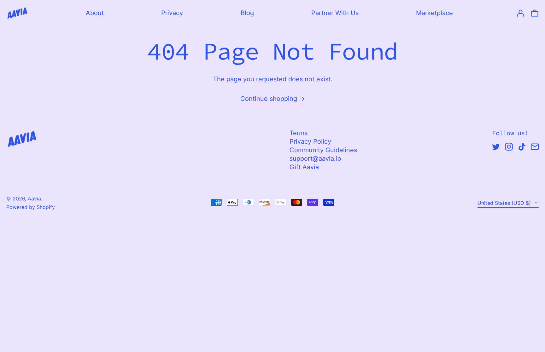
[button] (535, 13)
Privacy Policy (310, 141)
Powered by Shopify (30, 207)
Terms (299, 133)
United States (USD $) (505, 203)
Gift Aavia (304, 167)
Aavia (34, 198)
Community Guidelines (323, 150)
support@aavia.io (315, 158)
